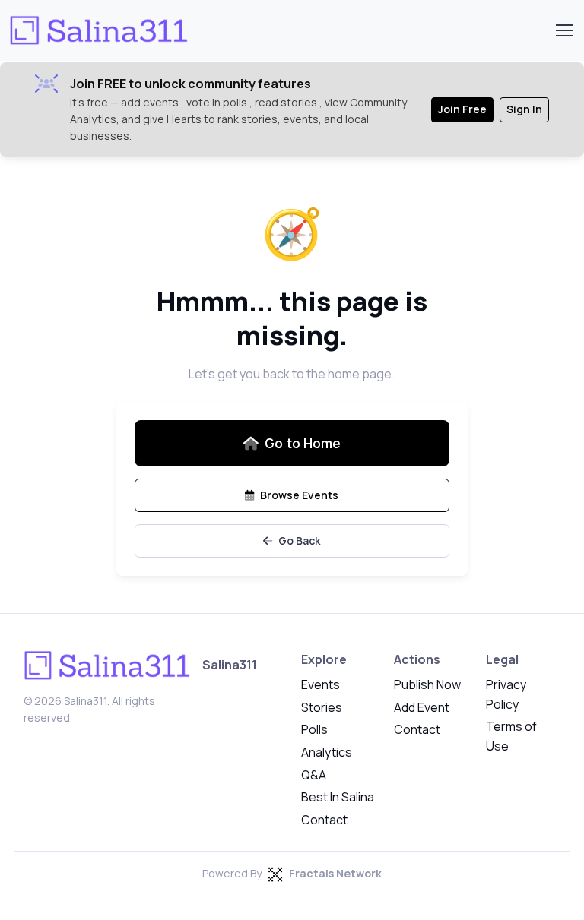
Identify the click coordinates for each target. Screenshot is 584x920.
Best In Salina (337, 797)
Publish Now (427, 684)
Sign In (524, 109)
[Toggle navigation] (563, 30)
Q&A (313, 775)
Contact (324, 819)
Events (320, 684)
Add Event (421, 707)
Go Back (299, 540)
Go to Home (303, 443)
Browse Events (299, 495)
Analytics (326, 752)
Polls (314, 729)
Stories (321, 707)
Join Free (462, 109)
